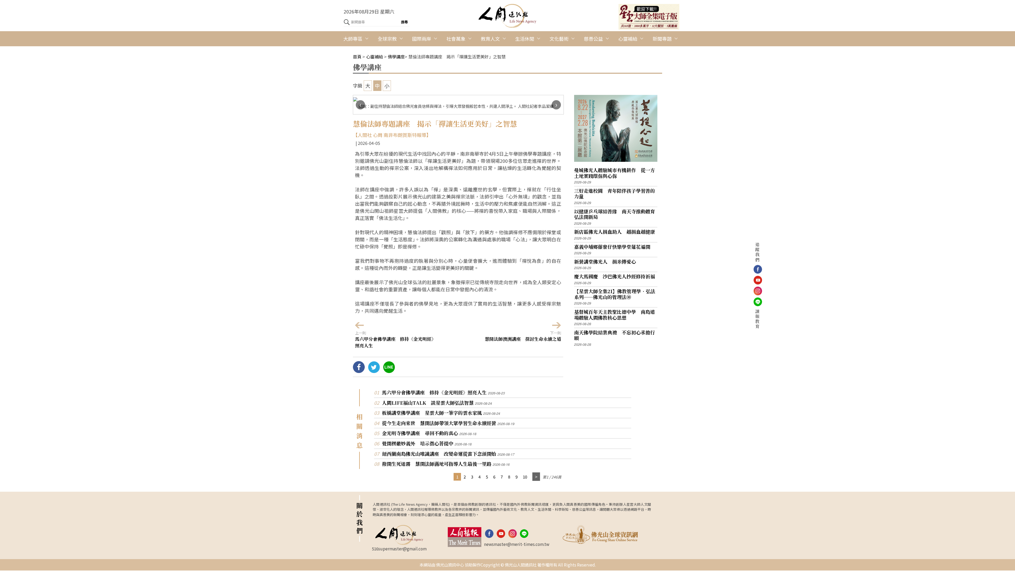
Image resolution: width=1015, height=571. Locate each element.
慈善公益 (593, 38)
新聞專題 (662, 38)
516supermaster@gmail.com (399, 548)
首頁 (357, 56)
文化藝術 (559, 38)
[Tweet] (374, 370)
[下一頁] (536, 477)
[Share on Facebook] (359, 370)
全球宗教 (387, 38)
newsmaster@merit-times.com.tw (516, 544)
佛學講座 (396, 56)
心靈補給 (627, 38)
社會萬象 (455, 38)
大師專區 (352, 38)
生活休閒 (524, 38)
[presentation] (360, 104)
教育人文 (490, 38)
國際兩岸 (421, 38)
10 (525, 477)
